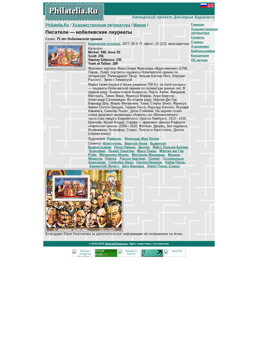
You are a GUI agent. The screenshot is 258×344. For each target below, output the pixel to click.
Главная (197, 24)
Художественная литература (204, 31)
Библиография (203, 51)
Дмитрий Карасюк (116, 243)
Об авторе (199, 60)
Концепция (200, 55)
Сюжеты (197, 37)
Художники (200, 46)
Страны (197, 42)
